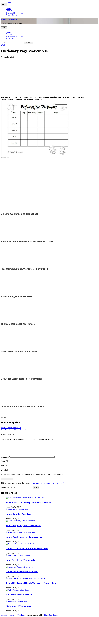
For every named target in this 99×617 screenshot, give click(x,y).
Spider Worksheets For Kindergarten (24, 537)
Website (4, 470)
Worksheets (5, 45)
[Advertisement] (49, 75)
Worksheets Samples (9, 19)
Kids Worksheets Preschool (19, 594)
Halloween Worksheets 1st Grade (22, 571)
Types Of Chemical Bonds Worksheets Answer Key (31, 583)
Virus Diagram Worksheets (11, 428)
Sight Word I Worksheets (18, 606)
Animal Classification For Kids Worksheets (27, 548)
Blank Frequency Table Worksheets (23, 525)
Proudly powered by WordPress (13, 615)
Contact (9, 11)
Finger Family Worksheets (19, 514)
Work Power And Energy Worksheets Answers (29, 502)
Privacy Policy (11, 15)
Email (4, 465)
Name (4, 461)
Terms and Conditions (14, 13)
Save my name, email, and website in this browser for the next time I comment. (34, 475)
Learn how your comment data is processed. (47, 483)
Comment (5, 457)
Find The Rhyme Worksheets (20, 560)
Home (8, 9)
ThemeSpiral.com (50, 615)
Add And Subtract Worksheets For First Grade (18, 430)
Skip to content (6, 2)
